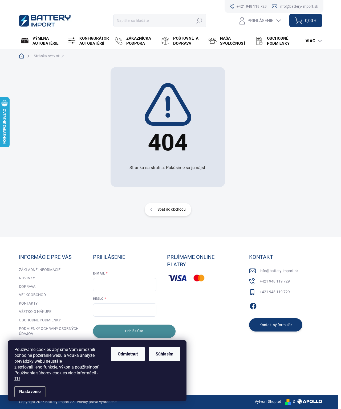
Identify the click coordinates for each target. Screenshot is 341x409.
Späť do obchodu (171, 209)
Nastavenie (30, 391)
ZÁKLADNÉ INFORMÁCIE (39, 270)
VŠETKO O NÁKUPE (35, 311)
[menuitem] (41, 41)
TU (17, 378)
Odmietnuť (128, 354)
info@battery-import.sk (279, 271)
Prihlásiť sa (134, 331)
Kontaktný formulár (275, 325)
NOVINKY (27, 278)
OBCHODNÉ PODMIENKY (40, 320)
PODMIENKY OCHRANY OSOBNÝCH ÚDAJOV (49, 331)
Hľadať (199, 20)
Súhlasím (164, 354)
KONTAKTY (28, 303)
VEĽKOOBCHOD (32, 295)
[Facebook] (253, 305)
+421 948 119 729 (275, 281)
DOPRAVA (27, 286)
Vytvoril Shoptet (268, 401)
